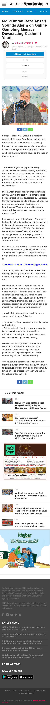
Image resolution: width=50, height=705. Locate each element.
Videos (43, 11)
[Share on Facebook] (19, 129)
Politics (31, 11)
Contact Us (40, 690)
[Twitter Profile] (36, 43)
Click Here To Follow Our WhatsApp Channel (24, 265)
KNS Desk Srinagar (22, 43)
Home (5, 11)
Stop (25, 71)
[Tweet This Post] (25, 129)
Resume (25, 65)
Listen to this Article (26, 54)
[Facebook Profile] (33, 43)
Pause (25, 60)
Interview (18, 11)
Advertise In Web (26, 693)
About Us (17, 690)
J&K (16, 399)
